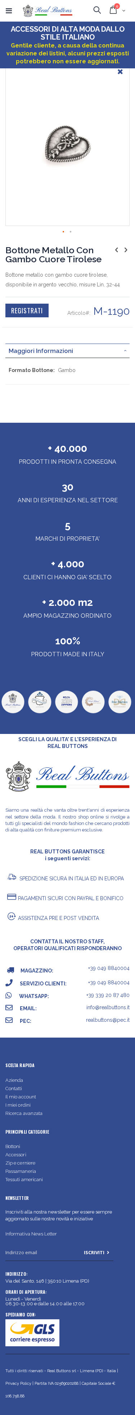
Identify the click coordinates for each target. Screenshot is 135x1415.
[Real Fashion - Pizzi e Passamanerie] (119, 712)
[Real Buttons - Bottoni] (13, 712)
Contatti (13, 1088)
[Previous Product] (117, 250)
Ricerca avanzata (23, 1113)
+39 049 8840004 (109, 968)
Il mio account (20, 1096)
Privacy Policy (18, 1383)
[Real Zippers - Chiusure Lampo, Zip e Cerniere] (66, 712)
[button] (120, 77)
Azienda (14, 1080)
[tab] (67, 351)
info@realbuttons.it (108, 1007)
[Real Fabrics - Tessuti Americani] (93, 712)
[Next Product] (126, 250)
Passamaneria (20, 1171)
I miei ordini (18, 1105)
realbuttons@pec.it (108, 1020)
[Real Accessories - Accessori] (39, 712)
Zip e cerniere (20, 1163)
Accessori (15, 1154)
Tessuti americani (24, 1179)
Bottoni (12, 1146)
